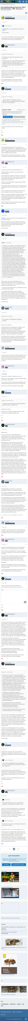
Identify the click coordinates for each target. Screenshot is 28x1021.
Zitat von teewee (7, 25)
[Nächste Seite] (18, 849)
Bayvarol (18, 1004)
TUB (2, 1005)
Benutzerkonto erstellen (18, 864)
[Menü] (26, 1)
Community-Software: (14, 1019)
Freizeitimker (14, 515)
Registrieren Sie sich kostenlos (9, 860)
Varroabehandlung (4, 1004)
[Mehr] (26, 22)
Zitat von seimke (7, 242)
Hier (23, 829)
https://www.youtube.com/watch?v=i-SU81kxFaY (11, 587)
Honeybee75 (6, 29)
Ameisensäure (12, 1004)
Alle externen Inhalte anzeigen (19, 116)
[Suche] (19, 1)
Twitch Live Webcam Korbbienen (8, 994)
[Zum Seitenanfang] (25, 1019)
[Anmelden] (23, 1)
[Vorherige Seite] (9, 849)
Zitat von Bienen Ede (8, 54)
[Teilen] (26, 13)
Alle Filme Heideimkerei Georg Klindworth (10, 918)
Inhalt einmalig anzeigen (7, 116)
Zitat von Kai (7, 799)
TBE (23, 1004)
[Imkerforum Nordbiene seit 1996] (9, 1)
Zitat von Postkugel (8, 96)
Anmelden (6, 864)
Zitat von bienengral (8, 760)
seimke (4, 218)
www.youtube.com (21, 109)
